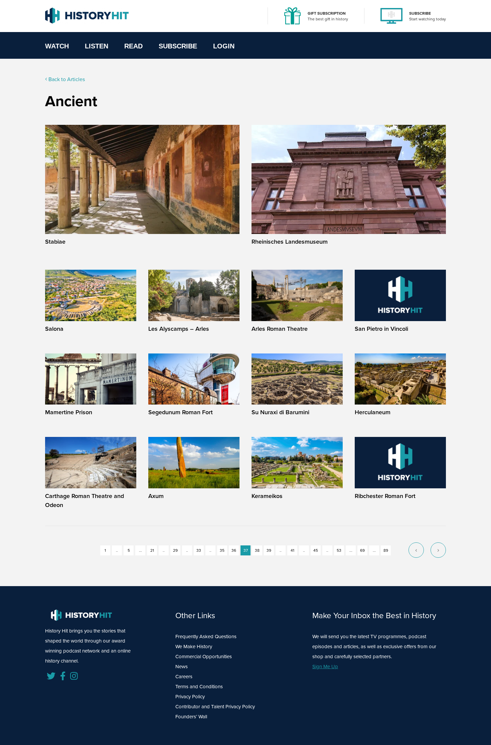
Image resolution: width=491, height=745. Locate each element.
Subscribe (178, 46)
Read (133, 46)
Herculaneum (372, 412)
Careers (183, 676)
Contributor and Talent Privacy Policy (215, 706)
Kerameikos (267, 496)
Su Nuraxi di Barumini (280, 412)
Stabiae (55, 241)
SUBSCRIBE (420, 13)
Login (223, 46)
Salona (54, 328)
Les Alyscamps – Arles (178, 328)
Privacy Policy (190, 696)
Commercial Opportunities (203, 656)
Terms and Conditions (199, 686)
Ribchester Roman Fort (385, 496)
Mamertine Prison (68, 412)
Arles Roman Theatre (280, 328)
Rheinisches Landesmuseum (290, 241)
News (181, 666)
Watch (57, 46)
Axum (156, 496)
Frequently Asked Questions (205, 636)
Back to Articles (66, 79)
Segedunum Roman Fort (180, 412)
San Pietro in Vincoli (381, 328)
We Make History (193, 646)
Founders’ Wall (191, 716)
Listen (96, 46)
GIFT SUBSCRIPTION (327, 13)
